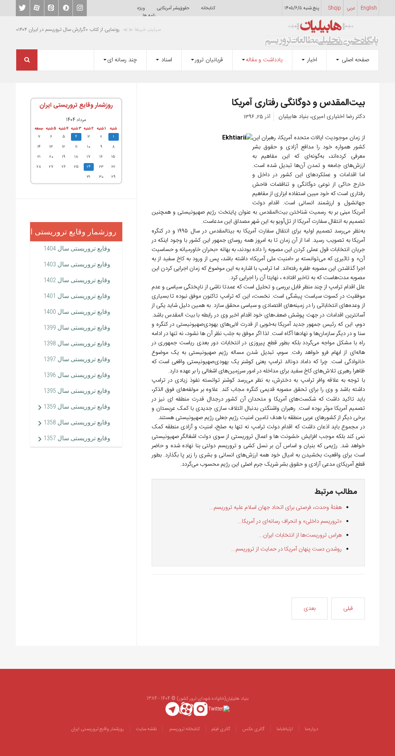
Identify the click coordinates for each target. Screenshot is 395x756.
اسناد (166, 60)
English (369, 8)
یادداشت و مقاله (264, 60)
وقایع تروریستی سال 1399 (77, 327)
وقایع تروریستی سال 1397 (77, 359)
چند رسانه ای (122, 60)
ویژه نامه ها (146, 11)
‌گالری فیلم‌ (221, 729)
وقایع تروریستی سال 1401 (77, 296)
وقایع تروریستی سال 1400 (77, 311)
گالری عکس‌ (253, 729)
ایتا (51, 8)
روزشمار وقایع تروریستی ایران (76, 105)
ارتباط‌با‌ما (285, 729)
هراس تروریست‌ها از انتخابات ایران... (300, 535)
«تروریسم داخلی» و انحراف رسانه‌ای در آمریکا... (289, 521)
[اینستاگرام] (200, 709)
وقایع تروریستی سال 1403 (77, 264)
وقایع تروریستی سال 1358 (77, 422)
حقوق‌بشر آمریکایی (173, 8)
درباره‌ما (311, 729)
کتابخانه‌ (208, 8)
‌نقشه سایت (146, 729)
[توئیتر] (219, 709)
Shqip (334, 8)
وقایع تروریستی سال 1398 (77, 343)
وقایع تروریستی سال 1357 (77, 438)
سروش (66, 8)
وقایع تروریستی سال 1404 (77, 248)
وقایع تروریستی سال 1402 (77, 280)
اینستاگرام (80, 8)
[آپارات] (186, 709)
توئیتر (23, 8)
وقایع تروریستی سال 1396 (77, 375)
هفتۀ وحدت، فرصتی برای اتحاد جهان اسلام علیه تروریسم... (275, 507)
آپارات (37, 8)
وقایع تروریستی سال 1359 (77, 406)
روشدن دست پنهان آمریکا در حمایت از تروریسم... (286, 549)
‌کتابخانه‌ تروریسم (184, 729)
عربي (351, 8)
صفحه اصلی (354, 60)
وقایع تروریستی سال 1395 (77, 390)
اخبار (311, 60)
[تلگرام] (172, 709)
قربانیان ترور (209, 60)
